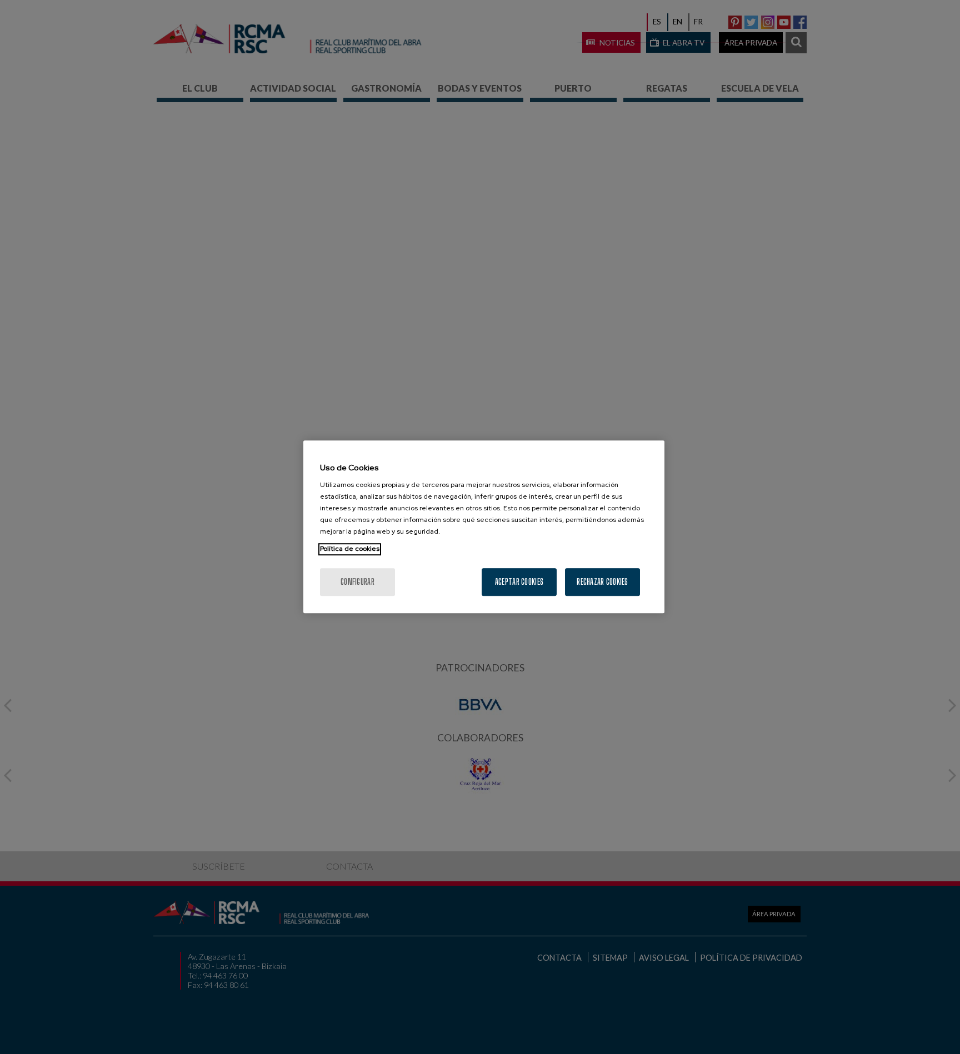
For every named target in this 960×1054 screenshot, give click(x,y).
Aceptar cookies (519, 582)
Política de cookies (349, 549)
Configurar (357, 582)
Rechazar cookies (602, 582)
